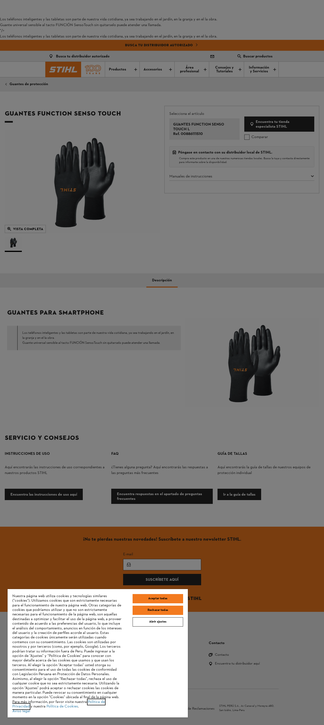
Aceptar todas (157, 598)
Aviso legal (21, 711)
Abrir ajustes (158, 622)
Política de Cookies (62, 706)
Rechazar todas (158, 610)
